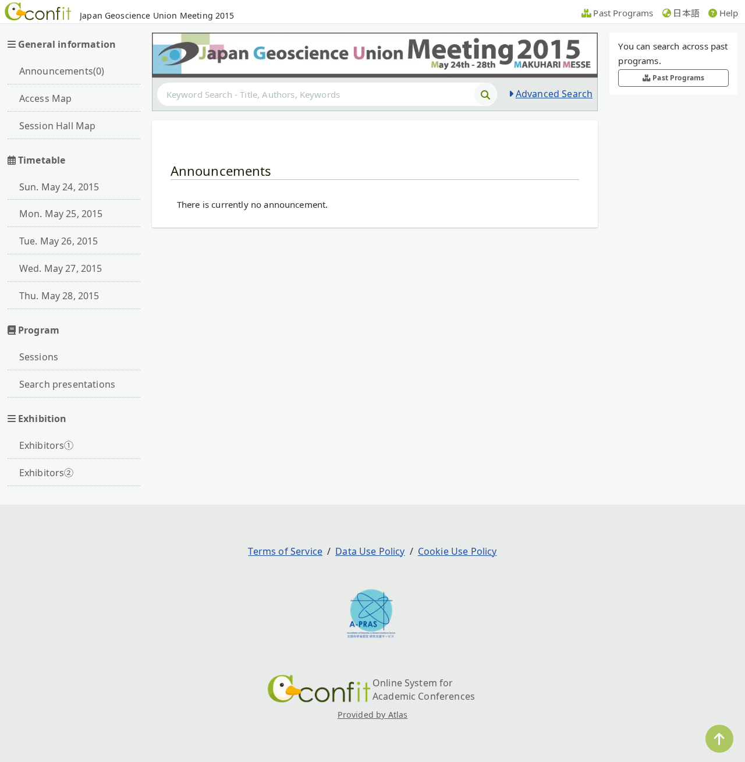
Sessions (38, 356)
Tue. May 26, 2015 (58, 241)
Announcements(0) (62, 71)
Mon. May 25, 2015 (61, 213)
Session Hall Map (57, 125)
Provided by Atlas (373, 714)
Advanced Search (554, 93)
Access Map (45, 98)
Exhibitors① (46, 445)
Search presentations (67, 384)
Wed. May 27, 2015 (60, 268)
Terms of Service (285, 551)
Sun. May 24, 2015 (59, 186)
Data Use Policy (370, 551)
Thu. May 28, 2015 (59, 295)
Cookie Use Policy (457, 551)
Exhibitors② (46, 472)
